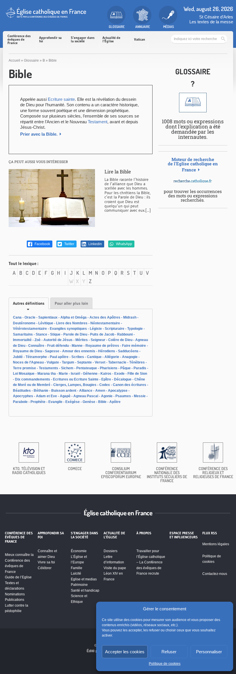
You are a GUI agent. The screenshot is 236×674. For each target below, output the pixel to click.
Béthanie (41, 391)
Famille (76, 568)
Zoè (38, 340)
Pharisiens (108, 368)
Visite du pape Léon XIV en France (115, 573)
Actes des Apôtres (105, 317)
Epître (106, 379)
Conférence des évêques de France (19, 39)
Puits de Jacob (102, 334)
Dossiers (110, 551)
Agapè (65, 396)
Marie (63, 374)
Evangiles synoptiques (68, 329)
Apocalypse (117, 391)
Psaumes (123, 396)
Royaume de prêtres (102, 346)
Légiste (96, 329)
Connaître (36, 346)
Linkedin (94, 244)
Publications (14, 600)
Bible (102, 402)
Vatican (139, 39)
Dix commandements (32, 379)
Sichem (67, 368)
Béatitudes (22, 391)
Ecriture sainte (61, 99)
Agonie (107, 396)
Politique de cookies (164, 664)
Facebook (42, 244)
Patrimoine (79, 585)
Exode (119, 374)
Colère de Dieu (120, 340)
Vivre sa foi (46, 562)
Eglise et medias (84, 579)
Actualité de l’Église (111, 39)
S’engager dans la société (82, 39)
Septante (84, 362)
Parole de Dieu (75, 334)
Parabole (20, 402)
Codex (104, 385)
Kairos (105, 374)
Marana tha (46, 374)
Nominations (15, 594)
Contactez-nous (214, 574)
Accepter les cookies (124, 651)
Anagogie (130, 357)
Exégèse (72, 402)
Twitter (68, 244)
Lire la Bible (117, 171)
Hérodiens (106, 351)
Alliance (85, 391)
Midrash (129, 317)
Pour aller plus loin (71, 303)
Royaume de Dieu (27, 351)
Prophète (38, 402)
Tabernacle (117, 362)
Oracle (29, 317)
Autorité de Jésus (58, 340)
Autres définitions (28, 303)
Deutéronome (24, 323)
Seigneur (98, 340)
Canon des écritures (129, 385)
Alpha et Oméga (73, 317)
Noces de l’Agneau (28, 362)
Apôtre (115, 402)
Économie (79, 551)
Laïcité (76, 573)
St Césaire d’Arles (216, 16)
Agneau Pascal (85, 396)
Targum (68, 362)
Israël (75, 374)
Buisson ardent (63, 391)
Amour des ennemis (78, 351)
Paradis (140, 368)
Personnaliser (209, 651)
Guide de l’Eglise (18, 577)
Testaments (48, 368)
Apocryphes (23, 396)
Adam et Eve (46, 396)
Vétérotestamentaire (30, 329)
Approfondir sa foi (50, 39)
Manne (77, 346)
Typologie (135, 329)
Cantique (94, 357)
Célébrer (45, 568)
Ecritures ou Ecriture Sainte (75, 379)
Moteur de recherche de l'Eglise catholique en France (193, 164)
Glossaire (31, 60)
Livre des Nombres (71, 323)
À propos (143, 533)
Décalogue (123, 379)
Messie (140, 396)
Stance (41, 334)
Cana (17, 317)
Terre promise (24, 368)
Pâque (125, 368)
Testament (97, 121)
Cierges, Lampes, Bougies (74, 385)
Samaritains (23, 334)
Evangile (55, 402)
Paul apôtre (59, 357)
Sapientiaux (48, 317)
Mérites (81, 340)
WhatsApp (123, 244)
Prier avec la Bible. (39, 134)
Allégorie (111, 357)
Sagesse (52, 351)
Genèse (89, 402)
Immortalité (22, 340)
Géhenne (90, 374)
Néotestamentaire (105, 323)
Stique (55, 334)
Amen (100, 391)
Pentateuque (86, 368)
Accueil (14, 60)
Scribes (77, 357)
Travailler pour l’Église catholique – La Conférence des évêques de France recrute (150, 562)
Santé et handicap (85, 590)
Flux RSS (209, 533)
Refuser (168, 651)
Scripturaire (114, 329)
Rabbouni (125, 334)
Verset (100, 362)
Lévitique (45, 323)
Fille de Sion (137, 374)
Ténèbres (137, 362)
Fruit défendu (58, 346)
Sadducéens (128, 351)
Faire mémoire (134, 346)
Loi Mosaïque (24, 374)
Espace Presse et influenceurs (184, 535)
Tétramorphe (36, 357)
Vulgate (53, 362)
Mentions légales (215, 544)
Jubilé (18, 357)
